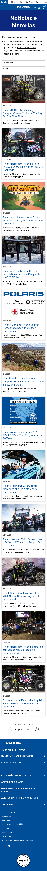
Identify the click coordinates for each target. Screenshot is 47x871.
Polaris (4, 2)
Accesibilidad (7, 832)
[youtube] (3, 846)
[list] (23, 62)
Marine (38, 2)
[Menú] (2, 7)
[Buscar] (35, 7)
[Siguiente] (37, 730)
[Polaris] (23, 7)
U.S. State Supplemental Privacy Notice (17, 840)
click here (14, 54)
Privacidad (6, 821)
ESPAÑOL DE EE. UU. (12, 762)
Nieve (21, 2)
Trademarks (6, 836)
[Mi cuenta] (39, 7)
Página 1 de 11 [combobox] (22, 729)
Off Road (12, 2)
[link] (23, 775)
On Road (29, 2)
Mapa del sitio (7, 816)
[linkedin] (9, 846)
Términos (5, 828)
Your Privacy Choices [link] (10, 824)
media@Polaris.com (26, 48)
